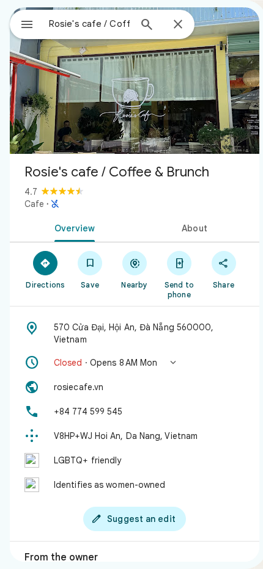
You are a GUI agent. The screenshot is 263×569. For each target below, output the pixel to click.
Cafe (34, 203)
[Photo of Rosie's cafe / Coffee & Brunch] (134, 80)
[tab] (72, 227)
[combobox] (89, 23)
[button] (134, 362)
